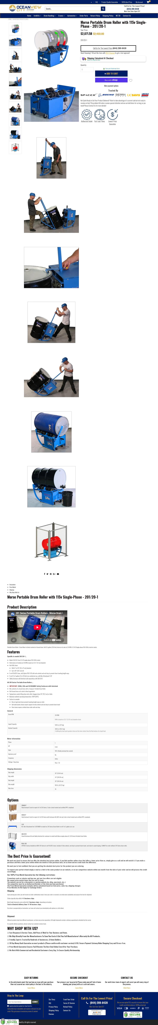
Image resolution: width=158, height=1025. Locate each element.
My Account (139, 2)
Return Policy (95, 15)
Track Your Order (68, 999)
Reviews (51, 1014)
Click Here (126, 988)
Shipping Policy (108, 15)
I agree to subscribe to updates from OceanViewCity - (24, 1006)
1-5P (22, 824)
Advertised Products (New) (20, 19)
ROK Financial (110, 53)
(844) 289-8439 (132, 9)
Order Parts (84, 15)
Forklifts (37, 15)
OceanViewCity (19, 1022)
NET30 (118, 15)
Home (29, 15)
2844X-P (23, 805)
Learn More (31, 988)
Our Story (52, 999)
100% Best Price (127, 2)
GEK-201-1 (24, 834)
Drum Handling (49, 15)
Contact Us (127, 15)
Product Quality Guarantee (109, 2)
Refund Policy (67, 1006)
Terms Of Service (36, 1006)
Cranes (61, 15)
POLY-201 (24, 843)
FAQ (96, 2)
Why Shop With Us (14, 592)
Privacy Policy (53, 1006)
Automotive (71, 15)
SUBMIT (35, 1002)
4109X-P (23, 815)
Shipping (11, 590)
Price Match (12, 587)
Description (12, 584)
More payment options (111, 85)
